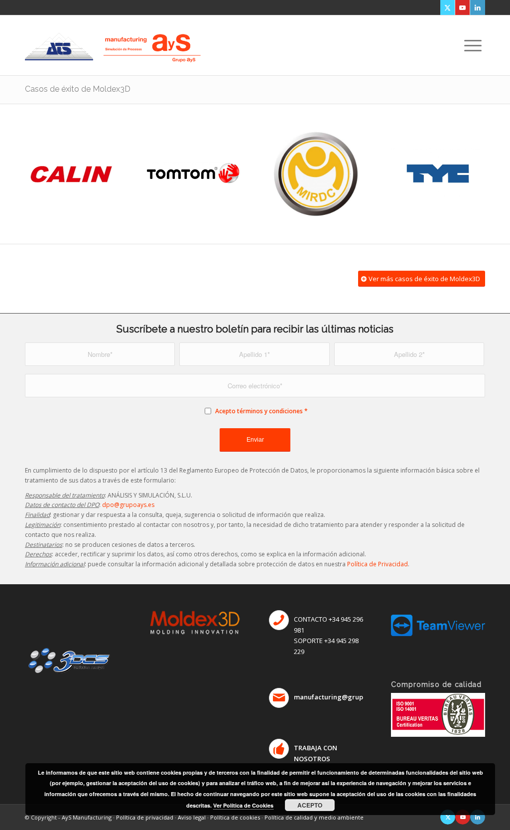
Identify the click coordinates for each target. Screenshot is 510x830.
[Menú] (473, 45)
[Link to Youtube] (462, 7)
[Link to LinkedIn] (477, 7)
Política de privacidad (144, 817)
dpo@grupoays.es (128, 504)
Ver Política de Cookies (243, 805)
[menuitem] (473, 45)
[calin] (72, 174)
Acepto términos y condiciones (259, 411)
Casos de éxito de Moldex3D (77, 89)
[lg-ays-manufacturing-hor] (152, 39)
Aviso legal (192, 817)
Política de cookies (235, 817)
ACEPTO (309, 805)
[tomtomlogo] (194, 174)
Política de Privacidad (377, 564)
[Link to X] (447, 7)
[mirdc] (316, 174)
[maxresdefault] (438, 174)
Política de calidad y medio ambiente (314, 817)
